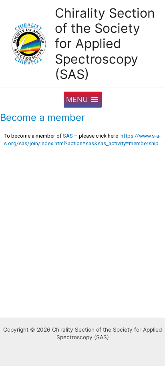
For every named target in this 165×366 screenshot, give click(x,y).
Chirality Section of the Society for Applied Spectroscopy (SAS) (105, 43)
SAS (68, 135)
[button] (77, 100)
